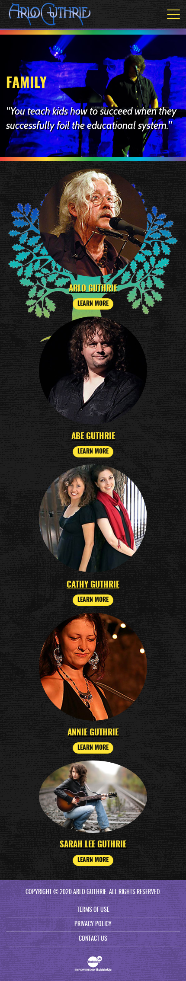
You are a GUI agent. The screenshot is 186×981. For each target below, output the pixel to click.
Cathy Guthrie (93, 585)
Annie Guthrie (93, 733)
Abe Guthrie (93, 437)
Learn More (93, 304)
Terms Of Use (93, 910)
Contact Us (93, 939)
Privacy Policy (93, 924)
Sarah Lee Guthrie (93, 845)
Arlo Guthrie (93, 289)
